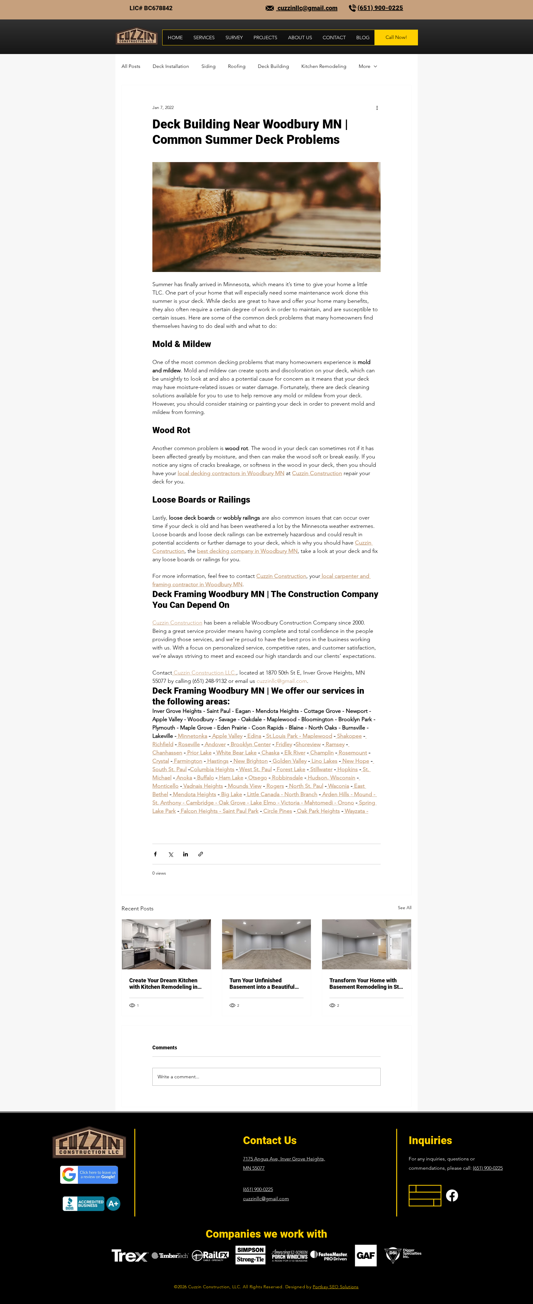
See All (404, 907)
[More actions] (377, 107)
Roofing (237, 66)
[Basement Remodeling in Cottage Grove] (266, 944)
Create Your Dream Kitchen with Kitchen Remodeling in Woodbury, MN (163, 983)
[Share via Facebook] (155, 854)
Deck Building (273, 66)
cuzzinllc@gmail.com (306, 8)
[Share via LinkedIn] (185, 854)
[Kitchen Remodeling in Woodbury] (166, 944)
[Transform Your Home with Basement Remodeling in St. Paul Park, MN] (366, 944)
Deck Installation (171, 66)
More (364, 66)
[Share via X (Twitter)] (170, 854)
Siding (208, 66)
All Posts (131, 66)
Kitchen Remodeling (323, 66)
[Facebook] (452, 1195)
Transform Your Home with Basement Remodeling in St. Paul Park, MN (364, 983)
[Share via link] (201, 854)
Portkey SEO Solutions (336, 1286)
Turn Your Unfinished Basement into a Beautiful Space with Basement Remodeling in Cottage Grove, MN (262, 983)
